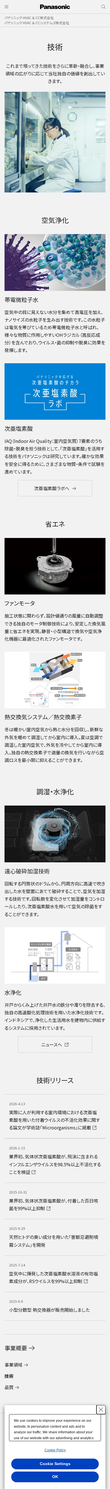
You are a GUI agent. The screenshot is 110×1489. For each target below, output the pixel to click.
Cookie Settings (55, 1463)
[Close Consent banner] (100, 1409)
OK (55, 1476)
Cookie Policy (55, 1450)
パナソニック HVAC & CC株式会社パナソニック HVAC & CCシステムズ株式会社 (36, 20)
